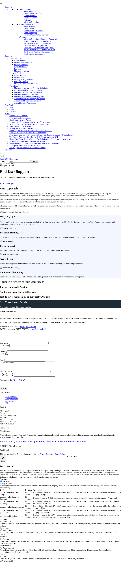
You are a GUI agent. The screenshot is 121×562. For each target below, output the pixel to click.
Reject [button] (76, 456)
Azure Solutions (30, 11)
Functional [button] (4, 519)
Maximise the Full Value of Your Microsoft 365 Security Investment (34, 143)
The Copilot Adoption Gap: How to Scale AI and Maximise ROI (33, 137)
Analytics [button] (3, 537)
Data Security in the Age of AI (20, 126)
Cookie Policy (59, 454)
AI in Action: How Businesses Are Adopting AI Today (29, 124)
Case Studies (9, 105)
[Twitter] (4, 429)
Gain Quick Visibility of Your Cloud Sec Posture (27, 133)
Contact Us (4, 159)
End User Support (30, 33)
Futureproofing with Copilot (19, 118)
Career (11, 109)
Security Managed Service (33, 31)
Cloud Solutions (25, 9)
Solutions (8, 7)
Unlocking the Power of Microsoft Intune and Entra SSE (30, 131)
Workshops (23, 37)
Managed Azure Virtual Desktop (36, 35)
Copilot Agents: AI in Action (20, 120)
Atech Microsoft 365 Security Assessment (39, 50)
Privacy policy (8, 441)
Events (7, 114)
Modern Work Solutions (33, 14)
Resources (8, 150)
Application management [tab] (12, 292)
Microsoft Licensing (31, 22)
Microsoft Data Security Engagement (37, 43)
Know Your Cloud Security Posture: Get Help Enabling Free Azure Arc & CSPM (39, 139)
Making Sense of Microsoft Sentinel (22, 128)
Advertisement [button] (5, 545)
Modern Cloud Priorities (18, 116)
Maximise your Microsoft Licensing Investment (27, 141)
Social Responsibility (34, 441)
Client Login (13, 159)
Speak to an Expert (7, 183)
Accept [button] (69, 456)
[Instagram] (7, 429)
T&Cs (19, 441)
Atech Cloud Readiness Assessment (37, 52)
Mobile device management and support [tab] (19, 297)
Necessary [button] (4, 479)
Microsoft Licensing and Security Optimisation (41, 39)
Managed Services (26, 24)
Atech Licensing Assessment (34, 54)
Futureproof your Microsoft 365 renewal (24, 146)
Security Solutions (30, 16)
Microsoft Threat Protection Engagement (39, 48)
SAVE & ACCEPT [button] (7, 561)
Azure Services (29, 26)
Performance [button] (4, 528)
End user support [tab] (8, 287)
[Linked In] (1, 429)
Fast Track (27, 20)
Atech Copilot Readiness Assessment (37, 41)
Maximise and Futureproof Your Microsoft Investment (29, 122)
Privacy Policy (18, 380)
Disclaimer (80, 441)
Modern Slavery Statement (60, 441)
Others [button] (2, 554)
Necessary (7, 481)
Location (12, 111)
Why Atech (9, 107)
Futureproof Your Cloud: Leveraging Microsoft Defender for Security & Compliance (41, 135)
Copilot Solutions (30, 18)
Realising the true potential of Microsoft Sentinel (27, 148)
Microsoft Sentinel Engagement (35, 45)
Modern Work (29, 28)
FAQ (7, 403)
